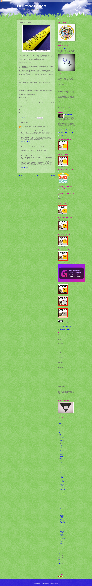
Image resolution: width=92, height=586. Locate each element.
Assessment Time (62, 485)
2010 (60, 563)
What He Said (62, 526)
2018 (60, 429)
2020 (60, 425)
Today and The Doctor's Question (62, 461)
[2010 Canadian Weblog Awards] (71, 282)
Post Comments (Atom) (26, 177)
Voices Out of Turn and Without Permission (62, 492)
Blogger (56, 583)
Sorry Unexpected (62, 541)
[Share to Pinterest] (42, 118)
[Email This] (37, 118)
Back (61, 543)
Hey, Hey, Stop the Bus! (62, 506)
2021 (60, 423)
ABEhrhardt (23, 124)
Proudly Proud (62, 489)
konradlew (48, 583)
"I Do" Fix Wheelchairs (62, 522)
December (62, 434)
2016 (60, 432)
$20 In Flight (62, 487)
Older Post (52, 175)
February (62, 456)
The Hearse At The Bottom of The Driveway (62, 477)
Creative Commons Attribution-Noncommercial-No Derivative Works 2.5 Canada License (65, 325)
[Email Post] (35, 117)
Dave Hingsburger (68, 114)
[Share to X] (39, 118)
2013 (60, 557)
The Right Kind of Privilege (62, 481)
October (61, 440)
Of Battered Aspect (31, 5)
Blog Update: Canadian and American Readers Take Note (62, 501)
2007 (60, 569)
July (61, 447)
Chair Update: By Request (62, 532)
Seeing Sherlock (62, 513)
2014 (60, 555)
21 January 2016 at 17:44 (25, 141)
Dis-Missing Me (62, 473)
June (61, 448)
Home (36, 175)
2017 (60, 430)
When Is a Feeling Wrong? (62, 528)
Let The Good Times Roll (62, 464)
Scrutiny (61, 524)
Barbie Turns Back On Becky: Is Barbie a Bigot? (62, 468)
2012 (60, 559)
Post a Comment (23, 170)
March (61, 454)
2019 (60, 427)
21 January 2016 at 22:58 (25, 152)
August (61, 445)
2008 (60, 567)
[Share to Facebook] (41, 118)
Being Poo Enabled (62, 545)
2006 (60, 570)
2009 (60, 565)
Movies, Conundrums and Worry (62, 535)
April (61, 452)
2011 (60, 561)
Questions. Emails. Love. (62, 509)
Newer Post (20, 175)
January (61, 458)
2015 (60, 553)
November (62, 437)
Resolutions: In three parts (62, 550)
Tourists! (61, 519)
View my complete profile (62, 129)
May (61, 450)
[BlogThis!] (38, 118)
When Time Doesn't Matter (62, 516)
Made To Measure (62, 496)
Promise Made (62, 538)
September (62, 442)
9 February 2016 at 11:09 (25, 167)
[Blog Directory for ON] (60, 576)
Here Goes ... (62, 548)
